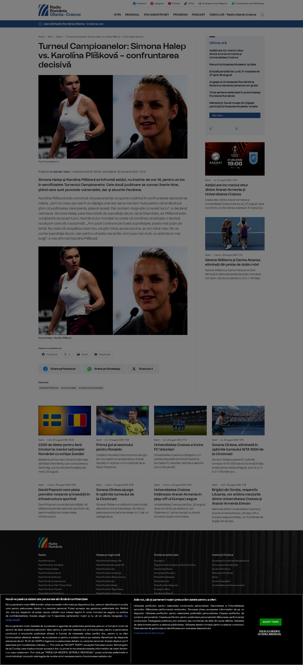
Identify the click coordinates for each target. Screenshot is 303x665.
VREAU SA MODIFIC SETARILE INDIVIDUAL (269, 632)
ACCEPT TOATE (270, 622)
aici (47, 645)
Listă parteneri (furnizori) (149, 633)
